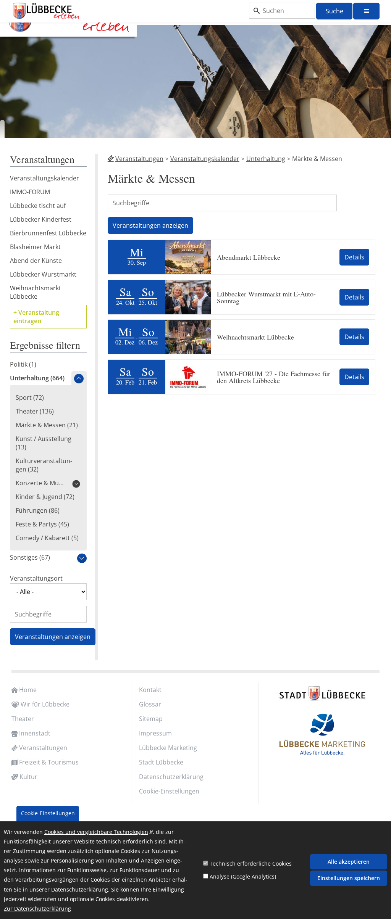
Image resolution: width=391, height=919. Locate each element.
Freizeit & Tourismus (49, 762)
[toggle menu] (366, 11)
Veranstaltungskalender (204, 159)
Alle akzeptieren (349, 861)
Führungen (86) (38, 510)
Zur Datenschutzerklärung (37, 908)
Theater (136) (35, 411)
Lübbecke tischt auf (38, 205)
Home (28, 690)
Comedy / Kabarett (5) (47, 538)
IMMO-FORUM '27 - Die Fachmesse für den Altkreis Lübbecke (273, 377)
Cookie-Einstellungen (169, 791)
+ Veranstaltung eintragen (36, 316)
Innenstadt (34, 733)
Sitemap (151, 719)
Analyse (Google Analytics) (243, 876)
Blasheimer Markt (35, 247)
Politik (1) (23, 364)
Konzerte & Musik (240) (41, 483)
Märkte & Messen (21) (47, 425)
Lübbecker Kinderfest (40, 219)
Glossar (150, 704)
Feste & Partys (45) (42, 524)
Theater (22, 719)
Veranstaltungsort (36, 578)
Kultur (28, 777)
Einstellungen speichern (348, 878)
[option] (195, 82)
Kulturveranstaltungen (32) (44, 465)
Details (354, 257)
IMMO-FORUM (30, 192)
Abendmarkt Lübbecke (248, 257)
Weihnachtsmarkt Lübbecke (255, 336)
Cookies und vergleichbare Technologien (98, 831)
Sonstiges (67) (30, 557)
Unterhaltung (265, 159)
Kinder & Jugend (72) (45, 496)
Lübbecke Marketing (168, 748)
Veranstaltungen (139, 159)
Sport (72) (30, 397)
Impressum (155, 733)
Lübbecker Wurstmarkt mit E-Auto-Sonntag (266, 297)
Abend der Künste (36, 260)
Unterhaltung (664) (37, 378)
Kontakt (150, 690)
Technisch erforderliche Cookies (251, 863)
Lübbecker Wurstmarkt (43, 274)
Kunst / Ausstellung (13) (43, 443)
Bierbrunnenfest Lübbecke (48, 233)
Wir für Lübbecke (45, 704)
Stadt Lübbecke (161, 762)
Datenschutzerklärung (171, 777)
